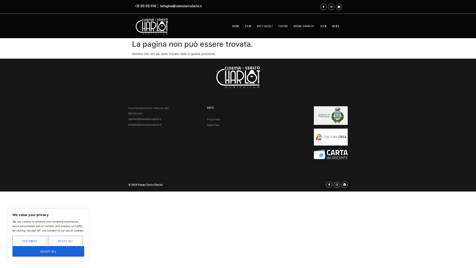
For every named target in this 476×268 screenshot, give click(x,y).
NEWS (335, 26)
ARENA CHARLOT (304, 26)
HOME (236, 26)
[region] (48, 235)
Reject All (65, 241)
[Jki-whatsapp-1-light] (339, 7)
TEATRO (283, 26)
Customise (29, 241)
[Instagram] (331, 7)
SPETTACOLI (265, 26)
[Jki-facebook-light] (323, 7)
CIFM (323, 26)
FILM (248, 26)
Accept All (48, 251)
